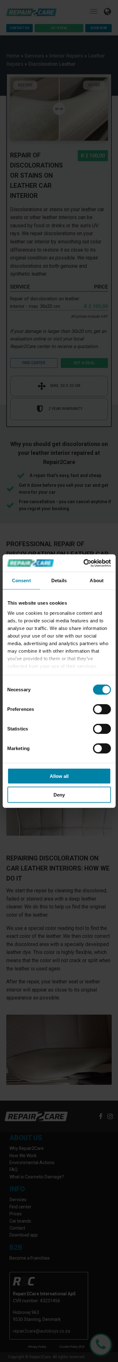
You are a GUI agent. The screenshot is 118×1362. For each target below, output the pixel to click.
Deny (59, 794)
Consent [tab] (21, 580)
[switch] (102, 709)
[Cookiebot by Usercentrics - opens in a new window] (84, 563)
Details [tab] (59, 580)
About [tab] (97, 580)
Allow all (59, 776)
